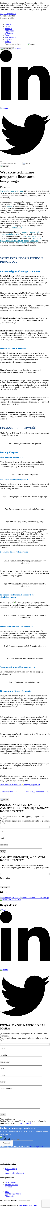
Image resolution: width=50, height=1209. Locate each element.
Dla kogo (8, 24)
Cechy (7, 26)
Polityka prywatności (8, 14)
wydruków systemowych (29, 232)
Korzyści (8, 29)
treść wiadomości (6, 1088)
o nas (7, 1192)
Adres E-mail (5, 1139)
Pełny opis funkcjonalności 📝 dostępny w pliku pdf (20, 785)
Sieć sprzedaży (10, 37)
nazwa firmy (5, 1062)
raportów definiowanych (9, 234)
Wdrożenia (9, 33)
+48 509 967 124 (14, 900)
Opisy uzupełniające (30, 236)
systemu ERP (17, 228)
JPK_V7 (36, 238)
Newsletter (22, 243)
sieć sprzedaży (10, 1182)
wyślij (3, 852)
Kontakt (8, 42)
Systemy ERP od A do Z (14, 1173)
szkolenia (8, 1187)
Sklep (7, 35)
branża (2, 1075)
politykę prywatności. (37, 1147)
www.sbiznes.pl (42, 898)
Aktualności (9, 31)
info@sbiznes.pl (13, 898)
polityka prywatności (13, 1194)
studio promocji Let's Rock (28, 1205)
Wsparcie (8, 39)
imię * (2, 831)
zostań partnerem (11, 1185)
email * (3, 838)
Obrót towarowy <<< (8, 792)
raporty (10, 206)
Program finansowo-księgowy (11, 191)
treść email (4, 845)
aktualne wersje (11, 1169)
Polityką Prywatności (24, 1123)
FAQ (7, 1171)
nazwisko (3, 1055)
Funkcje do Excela (31, 241)
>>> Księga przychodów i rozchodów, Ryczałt (38, 792)
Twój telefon (5, 878)
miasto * (3, 1082)
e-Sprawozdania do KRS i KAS (21, 239)
